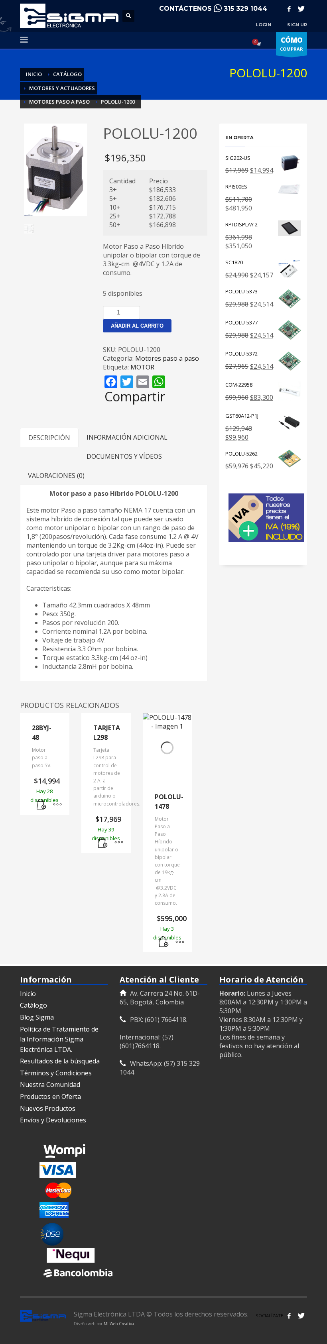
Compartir (134, 396)
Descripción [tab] (49, 437)
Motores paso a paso (167, 358)
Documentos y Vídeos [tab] (124, 456)
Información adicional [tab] (127, 437)
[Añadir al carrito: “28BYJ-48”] (41, 805)
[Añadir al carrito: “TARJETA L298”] (103, 843)
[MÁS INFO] (57, 805)
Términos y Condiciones (56, 1073)
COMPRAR (291, 43)
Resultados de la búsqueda (60, 1061)
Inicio (28, 993)
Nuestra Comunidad (50, 1084)
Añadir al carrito (137, 326)
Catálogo (33, 1005)
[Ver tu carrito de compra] (258, 44)
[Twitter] (301, 9)
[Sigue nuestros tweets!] (301, 1316)
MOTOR (142, 367)
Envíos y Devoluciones (53, 1120)
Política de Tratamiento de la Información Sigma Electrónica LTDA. (59, 1039)
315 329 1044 (245, 8)
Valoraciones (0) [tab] (56, 475)
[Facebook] (289, 9)
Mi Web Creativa (119, 1323)
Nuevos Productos (47, 1108)
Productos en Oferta (50, 1096)
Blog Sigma (37, 1017)
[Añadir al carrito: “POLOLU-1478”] (164, 942)
